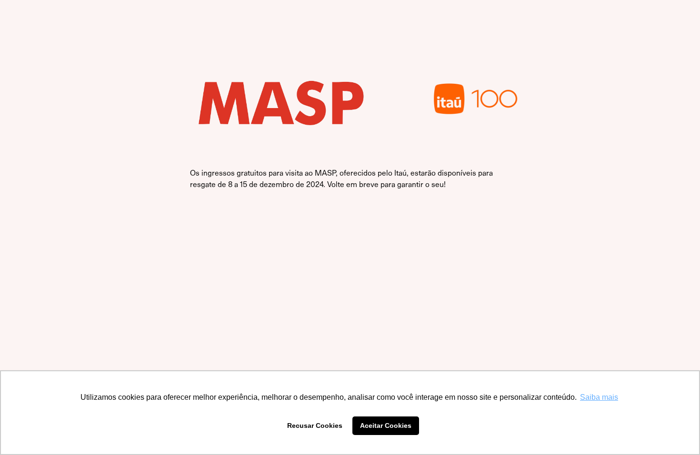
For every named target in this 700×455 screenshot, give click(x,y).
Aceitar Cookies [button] (385, 425)
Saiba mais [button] (599, 397)
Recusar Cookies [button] (314, 425)
